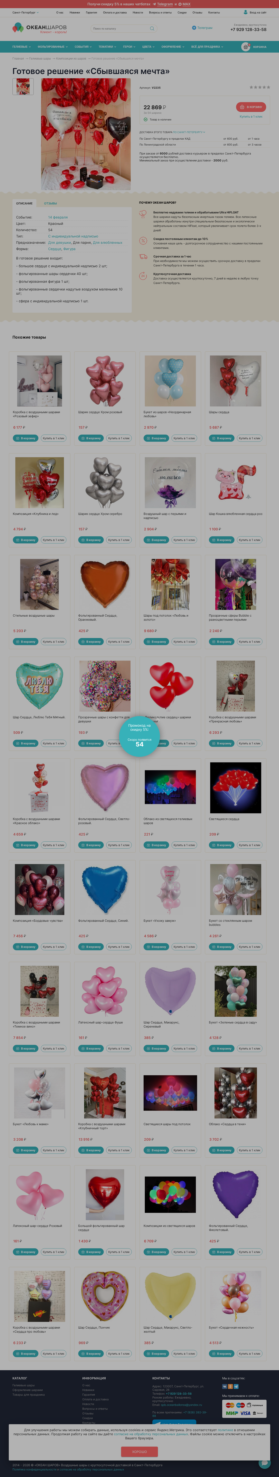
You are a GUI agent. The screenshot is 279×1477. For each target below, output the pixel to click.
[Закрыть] (158, 718)
